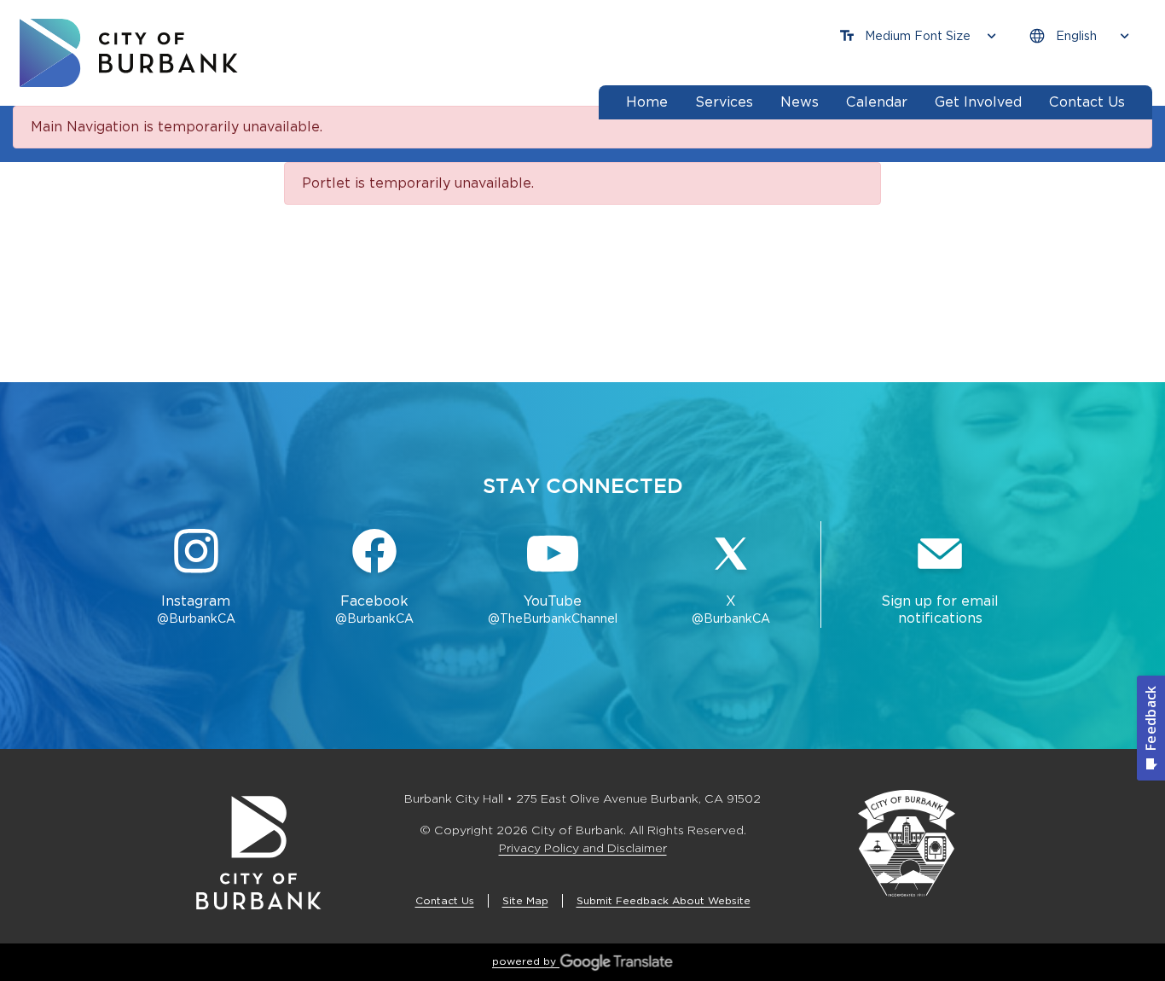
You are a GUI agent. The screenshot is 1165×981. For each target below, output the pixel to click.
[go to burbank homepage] (129, 53)
